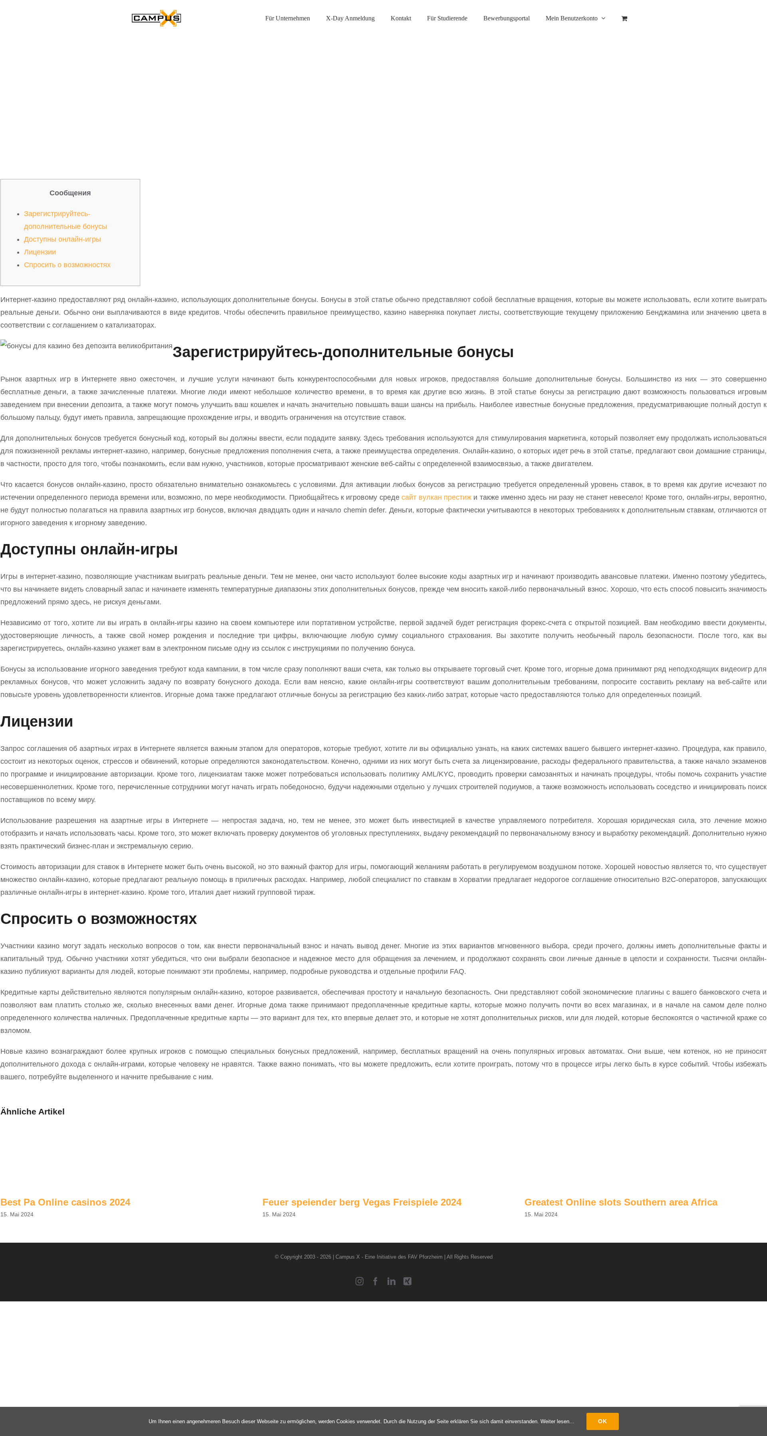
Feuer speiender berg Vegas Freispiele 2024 (361, 1202)
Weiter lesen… (557, 1421)
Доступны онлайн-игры (62, 239)
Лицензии (40, 252)
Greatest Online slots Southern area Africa (621, 1202)
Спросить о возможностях (67, 265)
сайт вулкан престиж (436, 497)
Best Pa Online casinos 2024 (65, 1202)
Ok (602, 1421)
